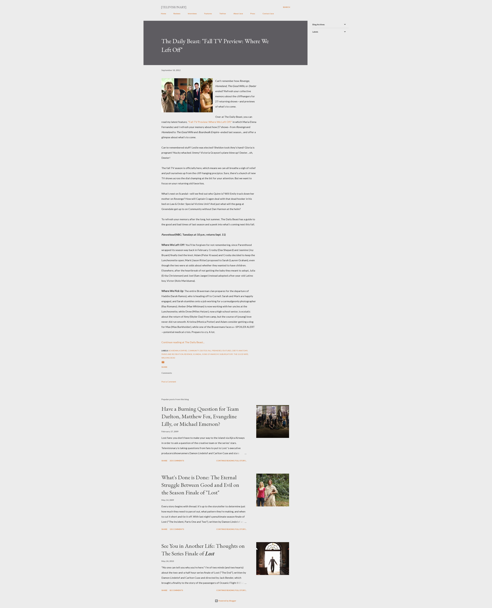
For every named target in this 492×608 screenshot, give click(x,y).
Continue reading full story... (231, 461)
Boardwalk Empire (178, 350)
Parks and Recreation (172, 354)
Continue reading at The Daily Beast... (182, 342)
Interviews (192, 13)
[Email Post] (163, 363)
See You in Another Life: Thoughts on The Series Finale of (203, 549)
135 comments (177, 529)
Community (193, 350)
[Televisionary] (173, 7)
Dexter (203, 350)
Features (208, 13)
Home (163, 13)
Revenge (188, 354)
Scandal (197, 354)
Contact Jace (268, 13)
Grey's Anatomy (240, 350)
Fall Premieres (215, 350)
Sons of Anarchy (210, 354)
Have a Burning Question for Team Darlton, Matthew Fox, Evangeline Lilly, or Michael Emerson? (200, 416)
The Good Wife (241, 354)
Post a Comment (168, 381)
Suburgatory (226, 354)
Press (252, 13)
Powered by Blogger (227, 601)
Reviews (176, 13)
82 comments (176, 590)
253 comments (177, 461)
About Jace (238, 13)
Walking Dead (168, 358)
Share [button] (164, 367)
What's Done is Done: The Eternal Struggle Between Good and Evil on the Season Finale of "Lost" (200, 485)
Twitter (222, 13)
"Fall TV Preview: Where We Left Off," (210, 121)
